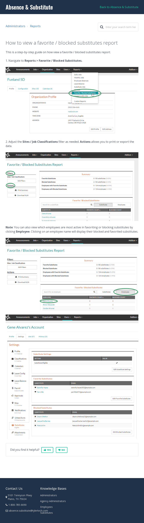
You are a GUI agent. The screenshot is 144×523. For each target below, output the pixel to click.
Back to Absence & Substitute (119, 7)
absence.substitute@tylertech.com (28, 510)
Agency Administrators (53, 501)
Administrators (15, 26)
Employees (46, 507)
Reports (35, 26)
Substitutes (46, 512)
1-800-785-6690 (17, 504)
